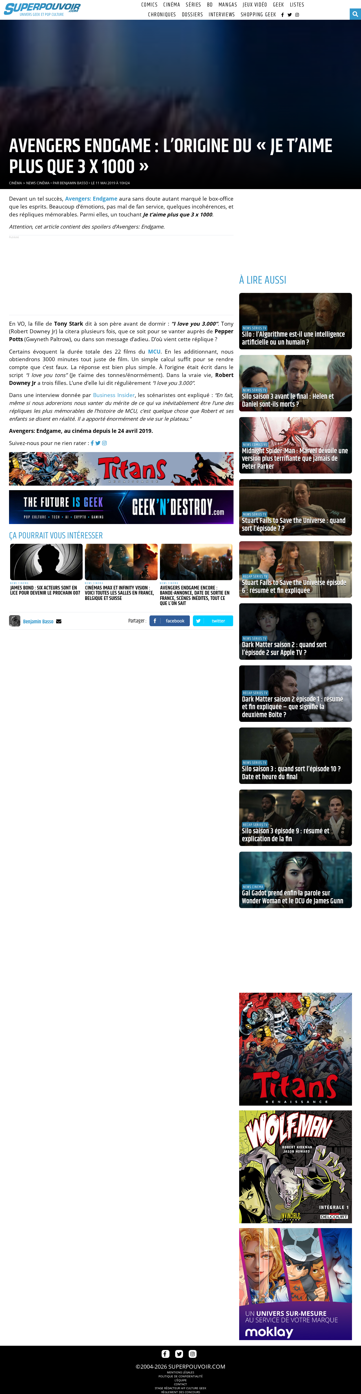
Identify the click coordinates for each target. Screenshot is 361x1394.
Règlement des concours (180, 1392)
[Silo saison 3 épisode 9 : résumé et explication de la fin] (295, 818)
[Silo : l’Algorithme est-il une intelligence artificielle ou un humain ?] (295, 321)
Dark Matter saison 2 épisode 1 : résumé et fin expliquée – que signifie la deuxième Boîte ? (292, 707)
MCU (154, 351)
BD (210, 5)
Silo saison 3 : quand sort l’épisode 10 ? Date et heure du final (291, 773)
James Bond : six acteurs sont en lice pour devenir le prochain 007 (45, 590)
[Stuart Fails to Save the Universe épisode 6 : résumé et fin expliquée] (295, 569)
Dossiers (192, 14)
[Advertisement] (121, 275)
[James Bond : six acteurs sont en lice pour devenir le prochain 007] (46, 562)
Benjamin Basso (74, 183)
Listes (297, 5)
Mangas (228, 5)
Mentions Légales (180, 1372)
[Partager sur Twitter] (213, 620)
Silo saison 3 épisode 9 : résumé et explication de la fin (285, 835)
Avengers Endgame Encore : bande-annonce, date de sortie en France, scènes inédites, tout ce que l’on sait (195, 596)
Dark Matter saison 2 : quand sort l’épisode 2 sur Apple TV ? (284, 649)
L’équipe (181, 1380)
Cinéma (171, 5)
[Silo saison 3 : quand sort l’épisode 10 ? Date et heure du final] (295, 755)
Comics (149, 5)
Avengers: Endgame (91, 198)
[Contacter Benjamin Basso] (59, 621)
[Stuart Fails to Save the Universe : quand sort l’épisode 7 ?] (295, 507)
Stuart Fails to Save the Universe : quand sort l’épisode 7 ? (293, 525)
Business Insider (114, 394)
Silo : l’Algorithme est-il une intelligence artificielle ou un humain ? (293, 338)
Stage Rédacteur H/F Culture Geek (180, 1388)
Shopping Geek (258, 14)
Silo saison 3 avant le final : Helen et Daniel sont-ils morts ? (288, 400)
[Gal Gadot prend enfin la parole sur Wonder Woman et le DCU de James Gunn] (295, 880)
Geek (278, 5)
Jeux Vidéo (255, 5)
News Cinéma (38, 183)
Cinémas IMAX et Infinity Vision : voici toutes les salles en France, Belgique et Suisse (119, 593)
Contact (180, 1384)
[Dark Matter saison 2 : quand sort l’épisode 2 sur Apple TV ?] (295, 631)
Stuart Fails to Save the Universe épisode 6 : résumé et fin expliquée (294, 587)
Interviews (222, 14)
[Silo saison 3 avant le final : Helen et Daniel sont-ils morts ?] (295, 383)
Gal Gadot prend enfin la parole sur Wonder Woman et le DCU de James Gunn (292, 897)
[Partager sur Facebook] (169, 620)
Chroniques (162, 14)
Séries (193, 5)
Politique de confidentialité (181, 1376)
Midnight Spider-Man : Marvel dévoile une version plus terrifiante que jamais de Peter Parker (295, 459)
